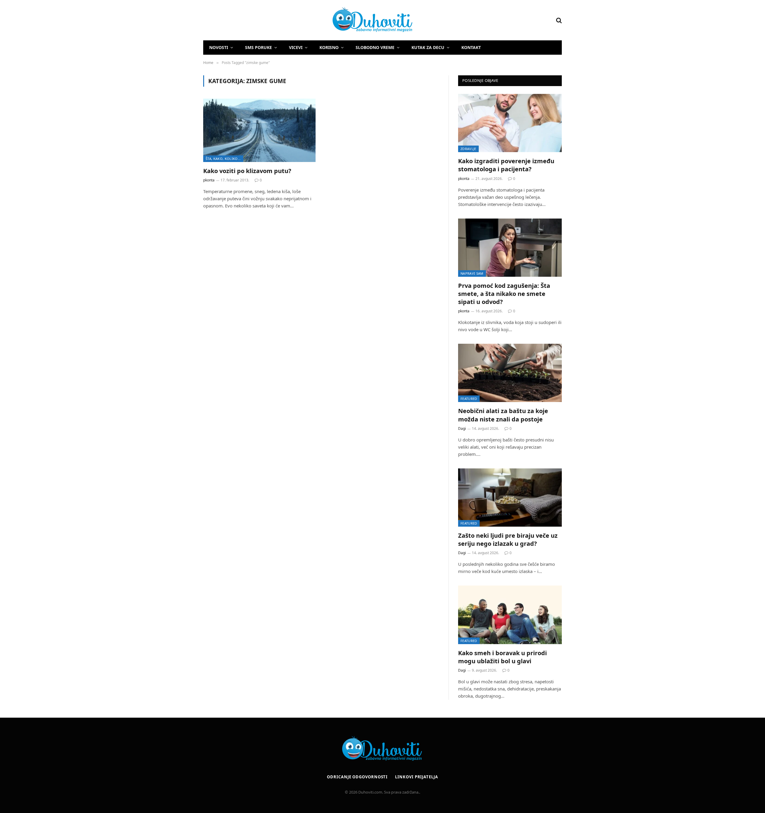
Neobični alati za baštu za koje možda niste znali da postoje (503, 415)
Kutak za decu (427, 47)
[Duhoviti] (308, 20)
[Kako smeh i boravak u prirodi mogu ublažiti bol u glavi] (510, 615)
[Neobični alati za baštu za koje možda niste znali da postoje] (510, 373)
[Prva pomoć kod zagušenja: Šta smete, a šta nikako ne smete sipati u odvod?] (510, 247)
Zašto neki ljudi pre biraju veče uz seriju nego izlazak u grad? (508, 539)
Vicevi (295, 47)
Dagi (462, 428)
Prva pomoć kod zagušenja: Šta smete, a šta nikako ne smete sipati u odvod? (504, 294)
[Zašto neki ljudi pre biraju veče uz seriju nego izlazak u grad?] (510, 497)
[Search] (558, 20)
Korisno (329, 47)
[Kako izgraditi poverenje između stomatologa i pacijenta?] (510, 123)
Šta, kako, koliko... (223, 158)
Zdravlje (468, 148)
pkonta (209, 180)
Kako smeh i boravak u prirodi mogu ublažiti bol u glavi (502, 657)
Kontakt (471, 47)
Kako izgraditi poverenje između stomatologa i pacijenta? (506, 165)
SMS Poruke (258, 47)
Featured (468, 398)
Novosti (218, 47)
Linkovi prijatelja (416, 777)
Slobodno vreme (375, 47)
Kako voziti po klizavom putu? (247, 171)
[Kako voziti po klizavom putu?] (259, 130)
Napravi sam (472, 273)
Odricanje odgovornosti (357, 777)
